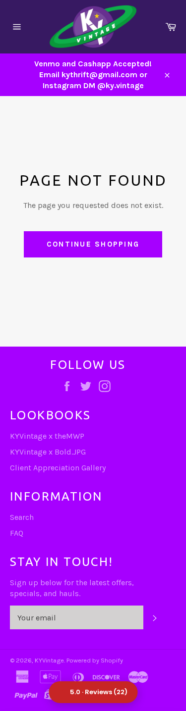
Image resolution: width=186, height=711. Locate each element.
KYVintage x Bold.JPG (48, 452)
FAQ (16, 533)
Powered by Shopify (94, 660)
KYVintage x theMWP (47, 436)
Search (22, 517)
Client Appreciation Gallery (58, 467)
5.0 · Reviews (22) (98, 692)
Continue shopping (93, 244)
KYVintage (49, 660)
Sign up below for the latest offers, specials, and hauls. (72, 588)
